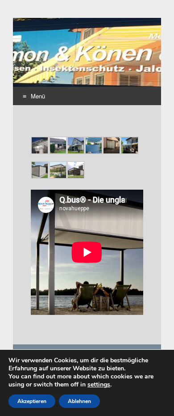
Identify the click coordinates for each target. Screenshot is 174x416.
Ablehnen (79, 401)
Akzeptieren (31, 401)
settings (98, 385)
